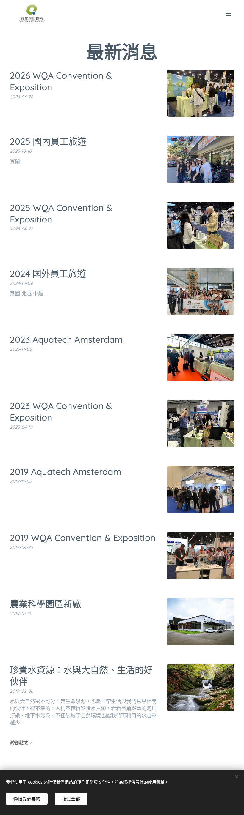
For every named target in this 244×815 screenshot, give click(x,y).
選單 (228, 13)
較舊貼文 (19, 742)
